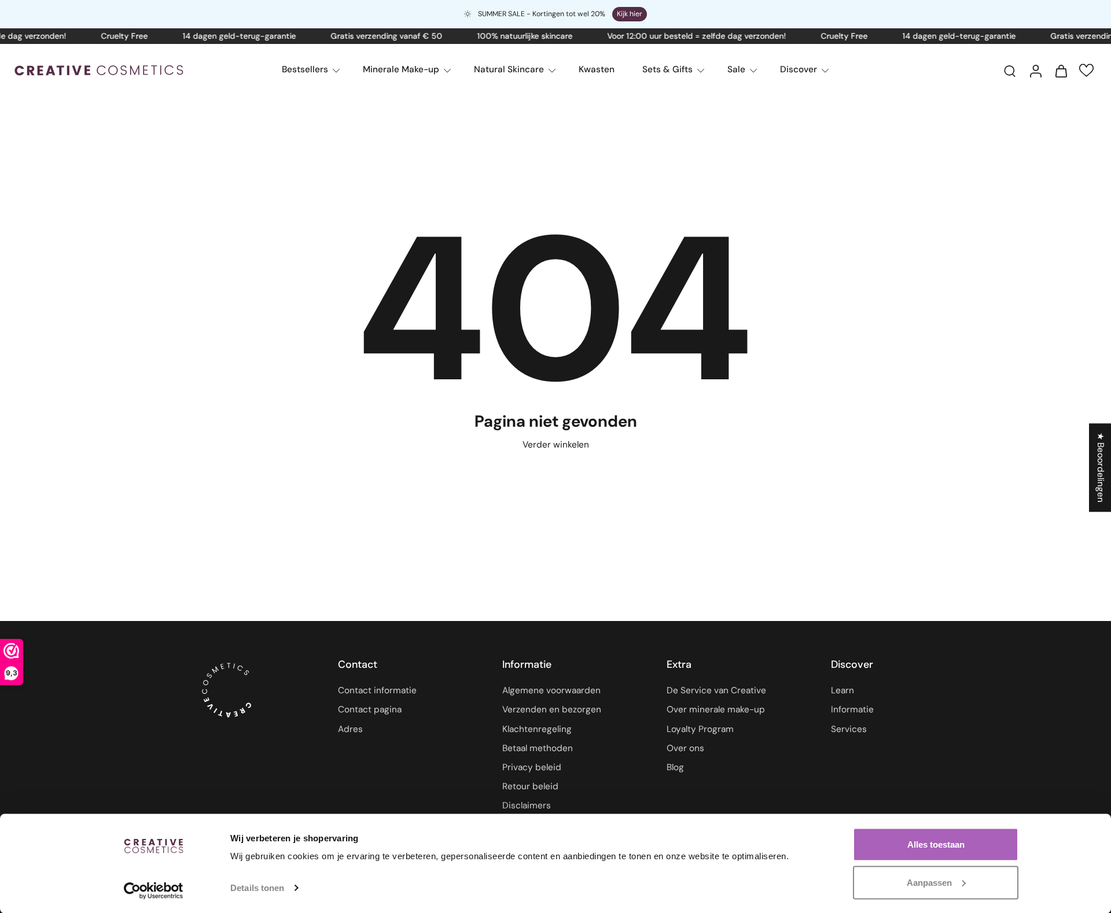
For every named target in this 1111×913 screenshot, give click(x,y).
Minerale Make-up (401, 69)
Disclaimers (526, 806)
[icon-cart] (1060, 70)
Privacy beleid (531, 767)
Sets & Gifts (667, 69)
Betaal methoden (537, 748)
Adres (350, 729)
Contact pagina (370, 710)
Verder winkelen (556, 444)
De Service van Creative (716, 691)
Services (849, 729)
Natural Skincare (509, 69)
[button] (1086, 70)
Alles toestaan (936, 844)
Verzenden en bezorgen (551, 710)
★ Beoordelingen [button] (1100, 467)
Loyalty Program (700, 729)
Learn (842, 691)
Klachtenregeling (537, 729)
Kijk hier (629, 14)
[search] (1009, 70)
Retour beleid (530, 786)
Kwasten (597, 69)
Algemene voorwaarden (551, 691)
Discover (798, 69)
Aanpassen (929, 882)
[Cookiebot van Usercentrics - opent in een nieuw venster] (153, 890)
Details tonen (257, 888)
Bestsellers (305, 69)
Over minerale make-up (716, 710)
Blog (675, 767)
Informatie (852, 710)
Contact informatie (377, 691)
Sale (736, 69)
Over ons (685, 748)
